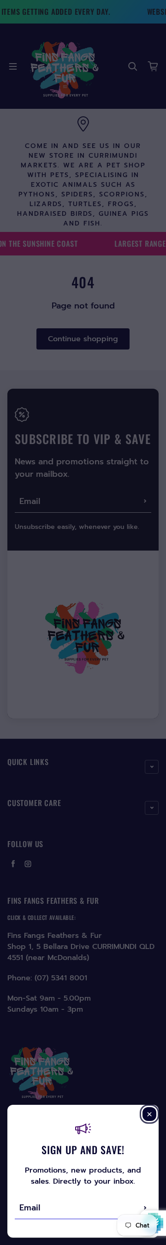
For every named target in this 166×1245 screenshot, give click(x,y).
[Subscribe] (145, 1207)
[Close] (149, 1114)
